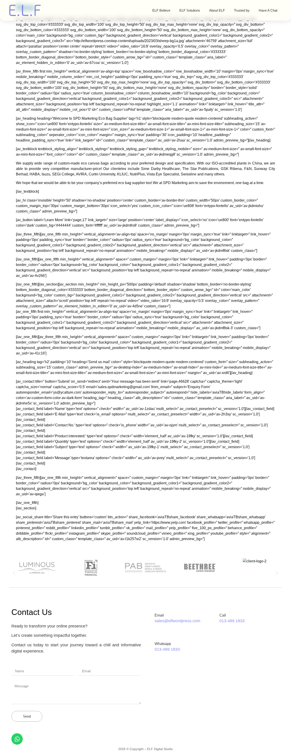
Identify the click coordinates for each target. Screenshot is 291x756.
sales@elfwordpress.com (177, 621)
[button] (14, 573)
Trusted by (242, 10)
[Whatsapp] (17, 739)
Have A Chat (268, 10)
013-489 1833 (232, 621)
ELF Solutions (189, 10)
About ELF (217, 10)
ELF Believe (161, 10)
